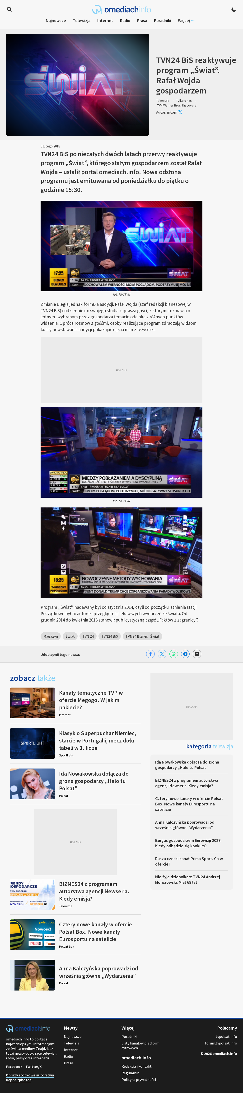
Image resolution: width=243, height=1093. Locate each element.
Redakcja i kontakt (137, 1066)
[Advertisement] (121, 370)
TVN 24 (88, 636)
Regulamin (130, 1073)
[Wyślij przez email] (197, 654)
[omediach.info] (28, 1030)
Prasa (142, 20)
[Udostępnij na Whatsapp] (173, 654)
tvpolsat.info (226, 1036)
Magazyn (50, 636)
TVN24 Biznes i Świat (142, 636)
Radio (125, 20)
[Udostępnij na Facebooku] (150, 654)
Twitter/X (33, 1066)
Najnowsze (56, 20)
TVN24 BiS (109, 636)
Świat (70, 636)
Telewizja (81, 20)
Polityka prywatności (139, 1079)
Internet (105, 20)
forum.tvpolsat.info (221, 1043)
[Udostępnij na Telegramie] (185, 654)
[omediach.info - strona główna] (121, 9)
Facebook (14, 1066)
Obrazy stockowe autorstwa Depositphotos (30, 1077)
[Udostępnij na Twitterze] (162, 654)
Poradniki (162, 20)
